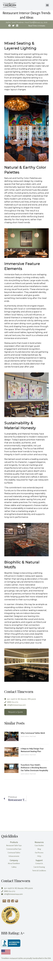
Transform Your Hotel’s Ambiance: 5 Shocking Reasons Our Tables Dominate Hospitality (34, 767)
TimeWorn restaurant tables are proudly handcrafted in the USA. (26, 958)
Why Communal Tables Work (33, 733)
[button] (47, 5)
